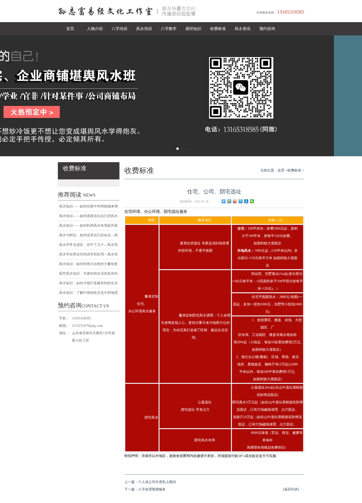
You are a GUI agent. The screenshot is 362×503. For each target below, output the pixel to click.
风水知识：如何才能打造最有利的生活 (88, 283)
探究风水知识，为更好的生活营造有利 (88, 273)
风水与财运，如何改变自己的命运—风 (88, 235)
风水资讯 (242, 29)
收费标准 (218, 29)
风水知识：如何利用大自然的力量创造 (88, 264)
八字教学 (169, 29)
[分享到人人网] (246, 201)
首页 (70, 29)
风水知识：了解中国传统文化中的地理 (88, 293)
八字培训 (119, 29)
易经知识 (193, 29)
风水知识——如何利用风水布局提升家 (88, 225)
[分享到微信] (252, 201)
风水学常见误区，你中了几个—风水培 (88, 245)
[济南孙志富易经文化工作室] (129, 21)
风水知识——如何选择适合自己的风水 (88, 216)
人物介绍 (95, 29)
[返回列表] (291, 489)
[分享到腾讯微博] (241, 201)
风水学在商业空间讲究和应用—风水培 (88, 254)
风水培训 (144, 29)
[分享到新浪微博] (235, 201)
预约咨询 (267, 29)
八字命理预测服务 (152, 489)
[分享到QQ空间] (229, 201)
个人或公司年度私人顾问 (157, 482)
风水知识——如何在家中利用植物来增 (88, 206)
